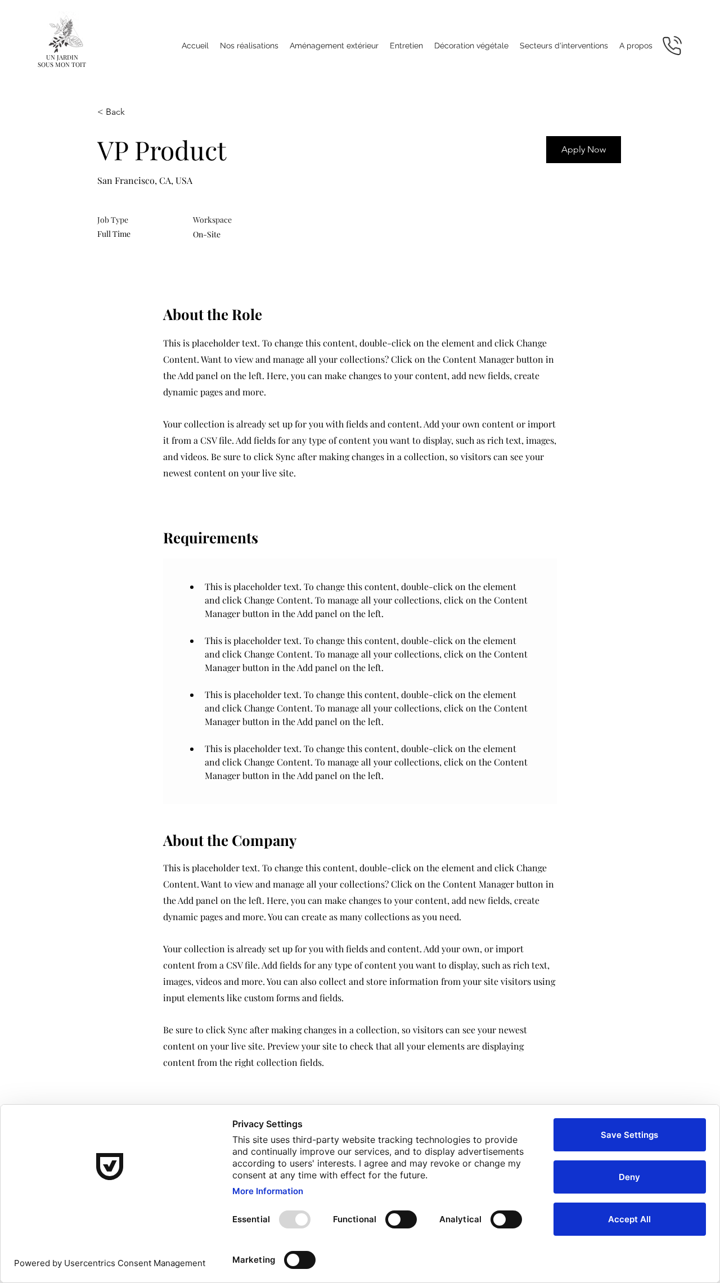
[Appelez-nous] (672, 45)
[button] (334, 45)
